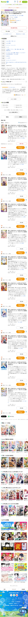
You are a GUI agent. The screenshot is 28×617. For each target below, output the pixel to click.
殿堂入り (18, 52)
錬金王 (10, 516)
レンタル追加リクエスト (7, 33)
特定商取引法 (11, 603)
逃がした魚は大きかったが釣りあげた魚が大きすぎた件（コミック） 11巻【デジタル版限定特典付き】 (17, 390)
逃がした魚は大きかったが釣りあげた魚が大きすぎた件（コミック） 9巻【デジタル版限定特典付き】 (17, 337)
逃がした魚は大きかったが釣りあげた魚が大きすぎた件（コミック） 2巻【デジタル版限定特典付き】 (17, 153)
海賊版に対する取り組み (14, 605)
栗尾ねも (2, 516)
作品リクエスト (7, 599)
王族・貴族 (17, 49)
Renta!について (8, 598)
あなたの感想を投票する (13, 112)
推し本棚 (8, 31)
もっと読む (23, 138)
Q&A (16, 598)
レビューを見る (13, 99)
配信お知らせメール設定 (20, 33)
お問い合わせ (20, 598)
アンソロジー (18, 516)
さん (12, 87)
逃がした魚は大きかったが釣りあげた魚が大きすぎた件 (16, 63)
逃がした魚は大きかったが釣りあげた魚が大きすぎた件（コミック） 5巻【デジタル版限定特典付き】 (17, 232)
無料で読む (22, 143)
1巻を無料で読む (14, 27)
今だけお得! (16, 54)
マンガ (7, 47)
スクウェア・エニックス (10, 45)
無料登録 (25, 2)
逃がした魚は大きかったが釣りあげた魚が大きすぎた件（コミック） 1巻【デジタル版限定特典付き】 (17, 127)
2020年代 (8, 56)
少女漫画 (15, 17)
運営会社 (20, 605)
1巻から (2, 122)
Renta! (2, 419)
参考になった (17, 94)
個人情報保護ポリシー (19, 601)
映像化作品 (8, 50)
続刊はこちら (13, 36)
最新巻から (7, 122)
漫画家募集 (7, 605)
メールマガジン (20, 599)
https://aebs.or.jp (9, 615)
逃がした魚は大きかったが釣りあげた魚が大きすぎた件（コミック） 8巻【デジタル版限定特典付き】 (17, 311)
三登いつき (16, 15)
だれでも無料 (12, 52)
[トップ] (3, 1)
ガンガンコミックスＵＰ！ (11, 60)
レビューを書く (14, 22)
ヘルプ (13, 598)
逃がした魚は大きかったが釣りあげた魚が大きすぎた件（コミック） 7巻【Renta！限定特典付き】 (17, 284)
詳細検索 (23, 589)
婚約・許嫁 (22, 49)
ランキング (14, 589)
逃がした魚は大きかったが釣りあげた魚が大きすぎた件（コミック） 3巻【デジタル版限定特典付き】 (17, 179)
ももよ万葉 (12, 15)
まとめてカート (23, 122)
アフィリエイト (7, 601)
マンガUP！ (8, 58)
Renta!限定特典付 (9, 54)
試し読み (21, 169)
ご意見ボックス (14, 599)
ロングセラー (22, 52)
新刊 (4, 589)
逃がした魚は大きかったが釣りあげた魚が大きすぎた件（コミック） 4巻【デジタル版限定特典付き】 (17, 205)
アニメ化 (8, 52)
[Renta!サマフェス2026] (7, 2)
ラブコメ (12, 49)
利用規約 (13, 601)
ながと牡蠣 (21, 15)
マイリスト (21, 31)
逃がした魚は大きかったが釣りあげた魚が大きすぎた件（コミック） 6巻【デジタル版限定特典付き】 (17, 258)
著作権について (16, 603)
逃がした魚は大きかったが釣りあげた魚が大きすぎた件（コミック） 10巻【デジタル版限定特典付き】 (17, 363)
